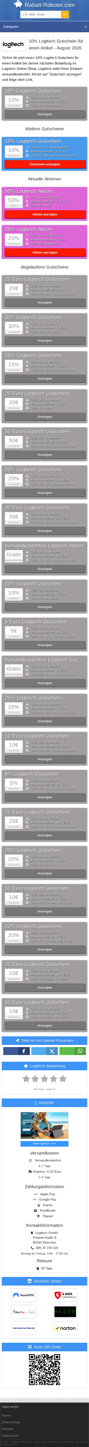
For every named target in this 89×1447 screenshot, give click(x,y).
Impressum (10, 1435)
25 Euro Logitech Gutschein (37, 812)
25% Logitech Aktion (28, 229)
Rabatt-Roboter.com (49, 5)
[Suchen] (65, 14)
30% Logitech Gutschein (33, 317)
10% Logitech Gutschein (33, 91)
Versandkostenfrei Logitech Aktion (44, 545)
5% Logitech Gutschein (32, 774)
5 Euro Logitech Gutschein (36, 622)
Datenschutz (11, 1422)
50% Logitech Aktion (28, 191)
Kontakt (7, 1429)
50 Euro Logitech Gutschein (37, 431)
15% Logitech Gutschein (33, 355)
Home (6, 1415)
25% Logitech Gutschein (33, 698)
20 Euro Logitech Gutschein (37, 279)
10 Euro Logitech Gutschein (37, 736)
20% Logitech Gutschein (33, 469)
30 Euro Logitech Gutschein (37, 507)
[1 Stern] (26, 1079)
